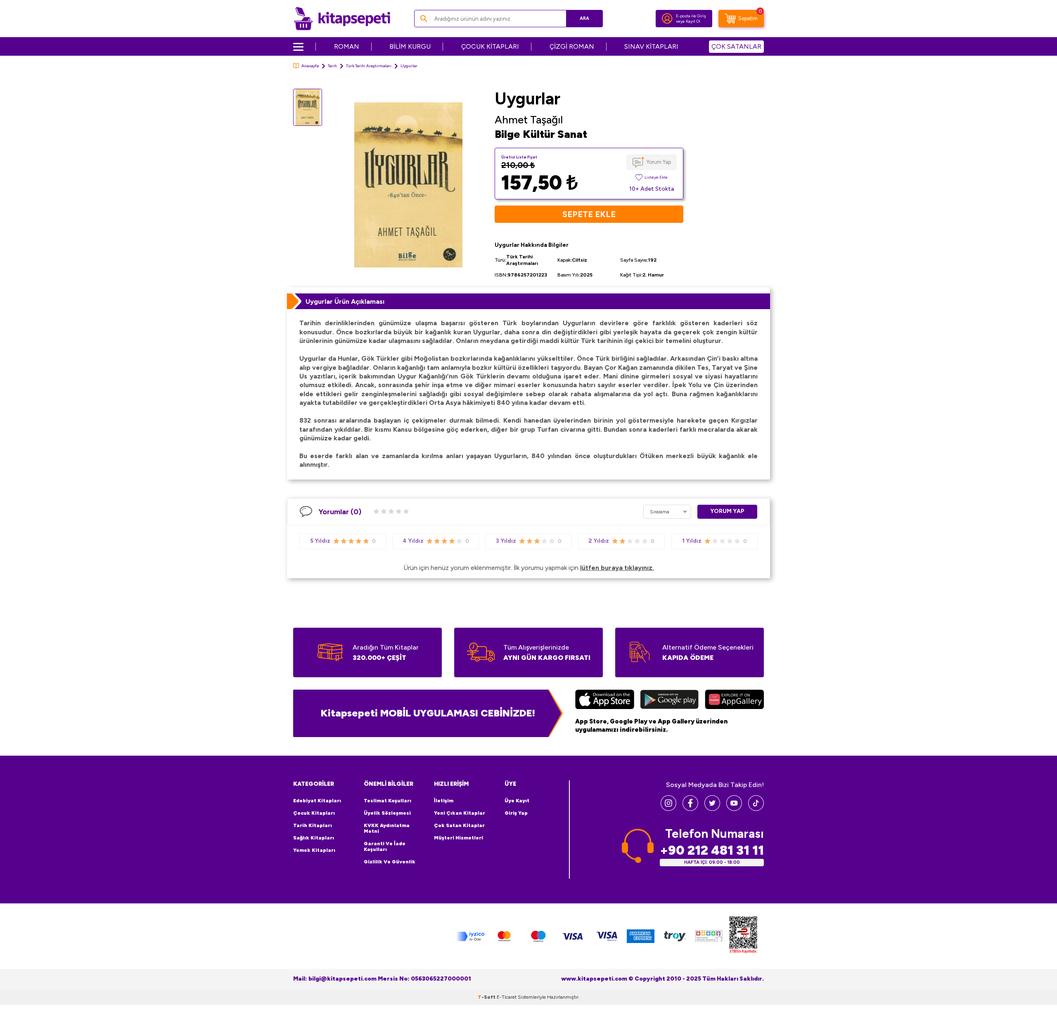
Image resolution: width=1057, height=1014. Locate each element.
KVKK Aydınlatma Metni (387, 828)
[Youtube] (734, 809)
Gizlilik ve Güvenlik (389, 862)
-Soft (487, 997)
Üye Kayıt (517, 801)
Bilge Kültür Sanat (541, 134)
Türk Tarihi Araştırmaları (368, 66)
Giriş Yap (516, 813)
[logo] (342, 18)
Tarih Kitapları (312, 825)
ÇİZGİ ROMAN (572, 46)
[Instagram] (668, 809)
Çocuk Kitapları (314, 813)
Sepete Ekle (589, 214)
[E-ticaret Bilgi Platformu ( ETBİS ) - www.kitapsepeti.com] (743, 936)
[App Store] (604, 700)
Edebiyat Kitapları (317, 801)
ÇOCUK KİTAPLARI (490, 46)
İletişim (443, 801)
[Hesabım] (667, 18)
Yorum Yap (659, 162)
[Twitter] (712, 809)
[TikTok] (756, 809)
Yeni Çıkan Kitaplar (459, 813)
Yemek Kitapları (314, 850)
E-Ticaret (507, 997)
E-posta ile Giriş (691, 16)
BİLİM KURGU (410, 46)
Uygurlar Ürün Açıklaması (345, 301)
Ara (584, 18)
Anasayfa (310, 66)
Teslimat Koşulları (387, 801)
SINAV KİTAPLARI (651, 46)
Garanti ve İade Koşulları (384, 846)
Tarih (332, 66)
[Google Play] (669, 700)
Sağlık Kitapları (313, 838)
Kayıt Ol (693, 21)
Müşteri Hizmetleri (458, 838)
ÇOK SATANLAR (736, 46)
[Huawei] (734, 700)
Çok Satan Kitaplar (459, 825)
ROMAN (346, 46)
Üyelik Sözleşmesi (387, 813)
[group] (408, 185)
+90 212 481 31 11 (712, 850)
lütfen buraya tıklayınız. (617, 568)
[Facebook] (690, 809)
